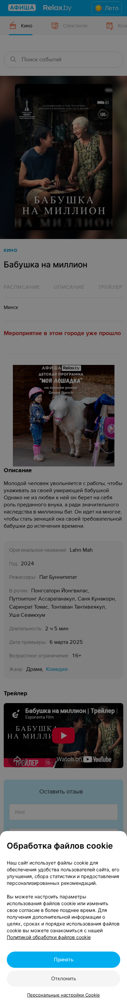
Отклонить (63, 978)
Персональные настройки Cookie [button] (63, 995)
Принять (63, 959)
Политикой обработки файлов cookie (49, 937)
